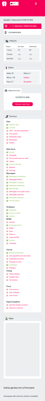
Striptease (12, 210)
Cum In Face (13, 295)
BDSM (11, 228)
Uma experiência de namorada (19, 256)
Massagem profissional (17, 176)
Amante (12, 222)
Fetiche (11, 143)
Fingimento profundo (16, 259)
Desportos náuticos (16, 308)
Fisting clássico (14, 274)
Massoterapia (14, 188)
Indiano (26, 78)
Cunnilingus (13, 265)
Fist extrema (13, 280)
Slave (11, 231)
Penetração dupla (15, 137)
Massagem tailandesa (16, 185)
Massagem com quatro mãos (19, 191)
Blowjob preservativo (16, 253)
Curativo (12, 240)
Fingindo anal (13, 277)
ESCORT (7, 20)
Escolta (11, 152)
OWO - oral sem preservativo (19, 131)
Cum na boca (13, 289)
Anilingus (12, 268)
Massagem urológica (16, 182)
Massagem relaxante (16, 198)
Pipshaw (12, 167)
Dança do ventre (14, 213)
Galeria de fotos (14, 91)
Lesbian (12, 216)
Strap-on (12, 234)
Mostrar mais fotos (22, 104)
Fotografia (12, 155)
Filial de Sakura (14, 201)
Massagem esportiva (16, 194)
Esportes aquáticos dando (18, 305)
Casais (11, 161)
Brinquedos (13, 140)
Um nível (12, 128)
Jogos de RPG (14, 237)
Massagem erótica (15, 179)
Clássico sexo (14, 125)
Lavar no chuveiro (15, 164)
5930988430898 (14, 32)
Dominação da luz (15, 225)
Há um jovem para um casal (18, 158)
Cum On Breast (14, 292)
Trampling (12, 243)
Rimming (12, 170)
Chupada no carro (15, 262)
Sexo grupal (13, 134)
